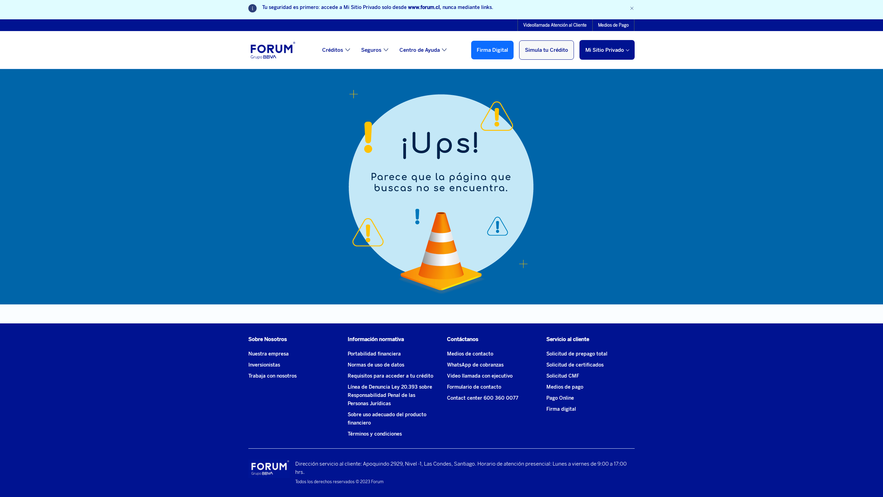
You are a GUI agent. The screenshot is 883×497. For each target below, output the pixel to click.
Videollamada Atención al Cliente (555, 25)
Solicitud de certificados (575, 365)
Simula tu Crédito (546, 50)
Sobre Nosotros (267, 339)
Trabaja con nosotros (272, 376)
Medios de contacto (470, 354)
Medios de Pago (613, 25)
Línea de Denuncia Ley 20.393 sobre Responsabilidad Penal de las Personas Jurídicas (390, 395)
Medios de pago (564, 387)
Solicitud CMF (562, 376)
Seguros (371, 50)
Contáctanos (462, 339)
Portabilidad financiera (374, 354)
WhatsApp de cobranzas (475, 365)
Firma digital (561, 409)
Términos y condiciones (375, 434)
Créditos (332, 50)
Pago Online (560, 398)
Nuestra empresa (268, 354)
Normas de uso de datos (376, 365)
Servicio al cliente (567, 339)
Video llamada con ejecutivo (480, 376)
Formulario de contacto (474, 387)
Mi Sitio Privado (604, 50)
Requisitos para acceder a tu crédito (390, 376)
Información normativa (376, 339)
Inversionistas (264, 365)
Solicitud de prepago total (576, 354)
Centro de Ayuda (419, 50)
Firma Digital (492, 50)
